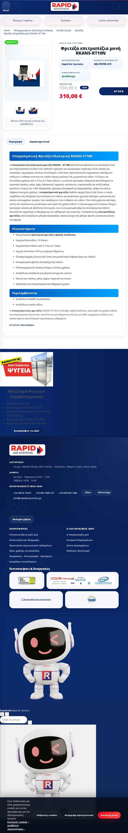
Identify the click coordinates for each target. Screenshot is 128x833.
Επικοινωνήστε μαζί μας (23, 534)
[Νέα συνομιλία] (2, 714)
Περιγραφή (15, 141)
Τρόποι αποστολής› (109, 20)
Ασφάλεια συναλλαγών (23, 561)
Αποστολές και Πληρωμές (24, 540)
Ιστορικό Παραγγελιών (79, 540)
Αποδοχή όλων (109, 815)
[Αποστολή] (30, 722)
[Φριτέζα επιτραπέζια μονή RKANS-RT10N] (27, 73)
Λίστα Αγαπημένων (77, 545)
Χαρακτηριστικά (39, 141)
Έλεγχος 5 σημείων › (23, 20)
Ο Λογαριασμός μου (77, 534)
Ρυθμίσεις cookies (47, 815)
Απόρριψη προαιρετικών (79, 815)
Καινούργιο (27, 324)
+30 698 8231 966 (68, 492)
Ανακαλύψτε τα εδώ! (26, 430)
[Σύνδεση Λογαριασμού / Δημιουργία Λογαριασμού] (115, 6)
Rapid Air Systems (72, 64)
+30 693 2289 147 (45, 492)
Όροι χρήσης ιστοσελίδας (24, 550)
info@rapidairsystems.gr (27, 498)
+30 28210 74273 (22, 492)
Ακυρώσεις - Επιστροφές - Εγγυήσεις (30, 556)
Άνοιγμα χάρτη (22, 519)
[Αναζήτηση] (14, 6)
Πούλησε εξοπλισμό (78, 550)
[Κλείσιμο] (7, 714)
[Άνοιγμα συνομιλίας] (48, 772)
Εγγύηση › (66, 20)
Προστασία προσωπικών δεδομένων (30, 545)
